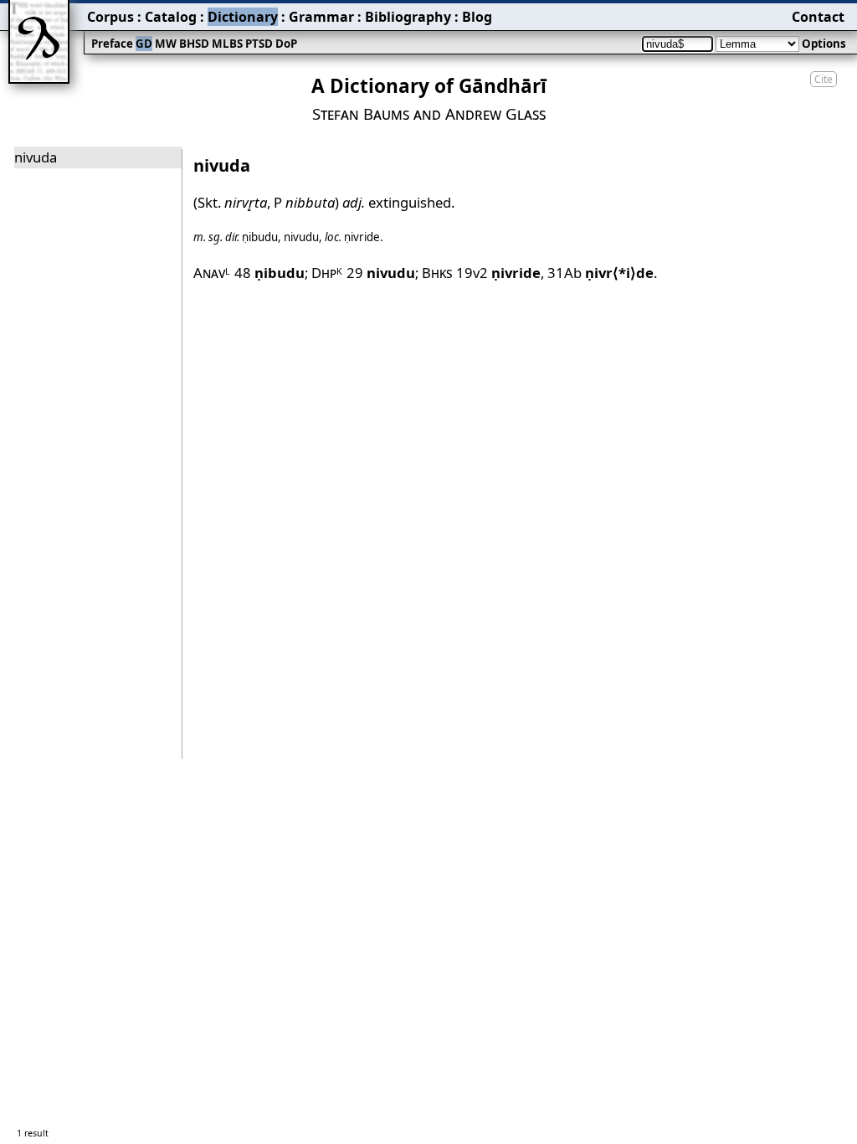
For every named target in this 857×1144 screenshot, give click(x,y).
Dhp (327, 272)
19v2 (498, 272)
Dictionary (243, 17)
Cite (823, 79)
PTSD (259, 43)
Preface (112, 43)
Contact (818, 17)
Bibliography (408, 17)
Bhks (437, 272)
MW (166, 43)
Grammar (321, 17)
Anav (212, 272)
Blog (477, 17)
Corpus (110, 17)
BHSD (194, 43)
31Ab (600, 272)
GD (144, 43)
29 (380, 272)
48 (269, 272)
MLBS (227, 43)
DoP (286, 43)
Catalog (171, 17)
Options (824, 43)
